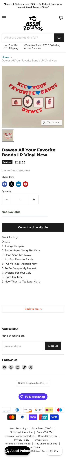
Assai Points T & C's (42, 428)
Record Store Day (47, 436)
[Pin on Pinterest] (25, 184)
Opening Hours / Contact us (19, 436)
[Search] (59, 37)
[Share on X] (11, 184)
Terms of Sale (40, 440)
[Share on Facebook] (4, 184)
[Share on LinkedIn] (18, 184)
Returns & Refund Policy (17, 443)
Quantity (7, 191)
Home (5, 57)
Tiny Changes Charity (45, 443)
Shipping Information (21, 432)
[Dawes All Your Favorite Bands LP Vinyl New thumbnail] (8, 135)
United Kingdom (31, 383)
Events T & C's (44, 432)
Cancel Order (33, 447)
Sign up (53, 346)
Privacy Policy (21, 440)
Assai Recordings (18, 428)
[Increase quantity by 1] (33, 199)
